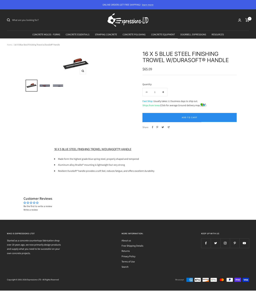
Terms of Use (128, 261)
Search (125, 266)
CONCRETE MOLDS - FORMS (46, 34)
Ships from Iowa (151, 105)
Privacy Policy (128, 256)
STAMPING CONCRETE (106, 34)
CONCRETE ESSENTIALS (77, 34)
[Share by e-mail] (168, 127)
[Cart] (247, 20)
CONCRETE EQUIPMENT (163, 34)
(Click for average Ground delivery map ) (183, 105)
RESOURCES (218, 34)
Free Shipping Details (132, 245)
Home (9, 44)
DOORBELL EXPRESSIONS (193, 34)
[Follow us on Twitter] (215, 243)
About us (126, 240)
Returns (126, 250)
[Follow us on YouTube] (244, 243)
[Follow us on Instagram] (225, 243)
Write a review (31, 209)
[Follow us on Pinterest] (234, 243)
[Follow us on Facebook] (206, 243)
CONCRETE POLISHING (134, 34)
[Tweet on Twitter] (162, 127)
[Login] (239, 20)
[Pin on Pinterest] (157, 127)
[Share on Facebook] (152, 127)
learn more (147, 4)
